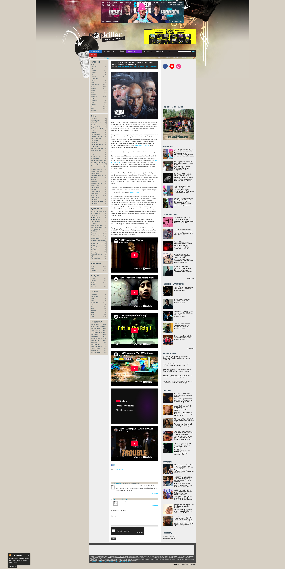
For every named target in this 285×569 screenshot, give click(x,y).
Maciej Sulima (95, 340)
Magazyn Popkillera (97, 148)
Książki (93, 80)
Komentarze (94, 78)
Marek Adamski (95, 328)
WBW (92, 256)
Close (28, 555)
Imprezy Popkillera (96, 221)
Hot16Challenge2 (96, 138)
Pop (92, 306)
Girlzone (93, 72)
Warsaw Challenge (96, 254)
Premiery (93, 88)
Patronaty (167, 58)
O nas (158, 58)
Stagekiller (94, 181)
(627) (105, 348)
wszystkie (190, 279)
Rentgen (93, 179)
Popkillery (94, 246)
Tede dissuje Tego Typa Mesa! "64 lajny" (182, 187)
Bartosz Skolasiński (97, 326)
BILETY (93, 55)
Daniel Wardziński (96, 330)
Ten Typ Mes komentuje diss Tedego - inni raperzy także (183, 150)
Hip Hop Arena (95, 217)
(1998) (105, 332)
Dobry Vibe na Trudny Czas (97, 129)
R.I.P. (92, 92)
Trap (92, 316)
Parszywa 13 (95, 158)
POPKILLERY (95, 51)
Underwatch (94, 193)
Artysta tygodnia (96, 121)
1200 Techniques (118, 469)
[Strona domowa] (107, 37)
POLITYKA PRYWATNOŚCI (111, 561)
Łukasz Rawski (95, 348)
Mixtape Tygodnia (96, 150)
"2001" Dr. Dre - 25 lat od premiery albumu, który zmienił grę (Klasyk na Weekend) (182, 446)
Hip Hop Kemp (95, 219)
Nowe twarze (95, 84)
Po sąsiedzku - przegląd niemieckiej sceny (98, 163)
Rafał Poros (94, 350)
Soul (92, 314)
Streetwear (94, 100)
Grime (93, 300)
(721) (105, 346)
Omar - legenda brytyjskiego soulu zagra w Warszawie (183, 336)
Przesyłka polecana (97, 175)
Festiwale (94, 278)
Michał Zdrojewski (96, 346)
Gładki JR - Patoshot (181, 266)
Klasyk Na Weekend (97, 144)
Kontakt (175, 58)
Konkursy (94, 223)
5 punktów (94, 119)
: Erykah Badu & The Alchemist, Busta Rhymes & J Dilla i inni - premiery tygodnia (177, 370)
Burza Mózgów (95, 213)
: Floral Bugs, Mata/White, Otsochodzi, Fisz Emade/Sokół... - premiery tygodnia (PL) (177, 358)
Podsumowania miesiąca (98, 166)
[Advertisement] (137, 476)
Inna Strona (94, 140)
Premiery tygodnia (96, 171)
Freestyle (93, 70)
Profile (93, 90)
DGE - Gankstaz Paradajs (182, 230)
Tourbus (93, 189)
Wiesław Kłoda (95, 344)
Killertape (94, 142)
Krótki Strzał (94, 146)
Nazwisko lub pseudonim (118, 510)
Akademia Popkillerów (97, 211)
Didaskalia (94, 125)
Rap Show (94, 177)
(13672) (105, 324)
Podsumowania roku (97, 238)
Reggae (93, 310)
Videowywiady (95, 252)
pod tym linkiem (135, 192)
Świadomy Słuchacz (97, 183)
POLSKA (107, 51)
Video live (94, 286)
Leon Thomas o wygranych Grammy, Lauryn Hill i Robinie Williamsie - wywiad (183, 518)
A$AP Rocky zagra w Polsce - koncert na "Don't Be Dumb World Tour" (183, 313)
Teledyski (94, 270)
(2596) (105, 330)
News (92, 82)
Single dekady (95, 248)
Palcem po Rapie (96, 156)
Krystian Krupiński (96, 332)
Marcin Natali (95, 334)
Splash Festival (95, 250)
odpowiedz (155, 493)
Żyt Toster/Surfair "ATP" (182, 217)
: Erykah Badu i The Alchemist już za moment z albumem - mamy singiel (177, 364)
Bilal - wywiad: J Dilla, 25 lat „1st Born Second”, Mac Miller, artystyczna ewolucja (183, 466)
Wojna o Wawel (95, 258)
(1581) (105, 334)
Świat (92, 102)
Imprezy (93, 280)
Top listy (93, 104)
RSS (191, 58)
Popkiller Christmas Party (98, 240)
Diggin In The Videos (97, 127)
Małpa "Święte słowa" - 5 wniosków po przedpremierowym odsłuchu (182, 408)
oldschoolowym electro (142, 145)
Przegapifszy (95, 173)
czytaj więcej (12, 566)
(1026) (105, 340)
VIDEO (168, 51)
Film (92, 68)
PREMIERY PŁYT (134, 51)
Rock (92, 312)
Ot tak (92, 154)
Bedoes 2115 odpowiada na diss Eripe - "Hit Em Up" (183, 199)
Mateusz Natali (95, 324)
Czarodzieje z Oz (96, 123)
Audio (92, 266)
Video (92, 109)
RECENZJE (148, 51)
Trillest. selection (96, 191)
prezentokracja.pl (169, 536)
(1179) (105, 338)
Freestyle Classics (96, 136)
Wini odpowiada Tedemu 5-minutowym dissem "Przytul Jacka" (183, 163)
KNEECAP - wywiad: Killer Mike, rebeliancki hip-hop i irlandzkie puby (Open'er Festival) (183, 479)
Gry (92, 74)
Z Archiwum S (95, 203)
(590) (105, 350)
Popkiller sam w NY (97, 169)
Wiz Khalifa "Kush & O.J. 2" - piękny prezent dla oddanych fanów (184, 420)
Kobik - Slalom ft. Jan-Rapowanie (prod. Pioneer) (183, 242)
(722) (105, 344)
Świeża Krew (95, 185)
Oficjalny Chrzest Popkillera (96, 230)
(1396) (105, 336)
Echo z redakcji (95, 134)
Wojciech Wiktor (96, 352)
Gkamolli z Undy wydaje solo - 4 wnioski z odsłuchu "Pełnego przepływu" (183, 432)
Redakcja (94, 342)
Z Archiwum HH (95, 199)
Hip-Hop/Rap (95, 302)
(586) (105, 352)
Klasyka (93, 76)
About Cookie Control (10, 555)
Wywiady (93, 111)
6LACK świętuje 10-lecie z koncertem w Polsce (183, 300)
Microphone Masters (97, 225)
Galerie (93, 268)
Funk (92, 298)
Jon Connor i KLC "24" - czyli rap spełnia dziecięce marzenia (183, 395)
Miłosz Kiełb (94, 336)
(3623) (105, 326)
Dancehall (94, 294)
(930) (105, 342)
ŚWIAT (122, 51)
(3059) (105, 328)
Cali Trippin (94, 215)
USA (114, 51)
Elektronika (94, 296)
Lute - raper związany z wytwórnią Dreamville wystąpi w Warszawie (182, 325)
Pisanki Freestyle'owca (98, 160)
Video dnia (94, 195)
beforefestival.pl (169, 538)
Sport (92, 98)
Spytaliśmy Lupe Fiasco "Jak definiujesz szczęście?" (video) (184, 506)
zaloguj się (107, 58)
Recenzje (94, 96)
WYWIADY (159, 51)
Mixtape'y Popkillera (97, 227)
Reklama (184, 58)
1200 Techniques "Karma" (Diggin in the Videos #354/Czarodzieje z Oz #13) (133, 63)
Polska (93, 86)
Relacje (93, 284)
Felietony (93, 66)
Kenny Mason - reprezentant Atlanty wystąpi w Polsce (183, 287)
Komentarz (114, 516)
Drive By (93, 132)
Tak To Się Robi (95, 187)
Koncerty (93, 282)
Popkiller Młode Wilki (97, 244)
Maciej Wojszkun (134, 68)
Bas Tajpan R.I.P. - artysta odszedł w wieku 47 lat (182, 174)
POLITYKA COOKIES (125, 561)
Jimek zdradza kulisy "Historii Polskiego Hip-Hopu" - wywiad (182, 255)
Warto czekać (95, 197)
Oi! (92, 152)
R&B (92, 308)
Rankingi (93, 94)
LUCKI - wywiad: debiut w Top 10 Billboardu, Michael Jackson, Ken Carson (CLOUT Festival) (183, 492)
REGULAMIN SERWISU (96, 561)
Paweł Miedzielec (96, 338)
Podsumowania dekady (98, 235)
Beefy (92, 64)
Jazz (92, 304)
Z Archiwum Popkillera (97, 201)
